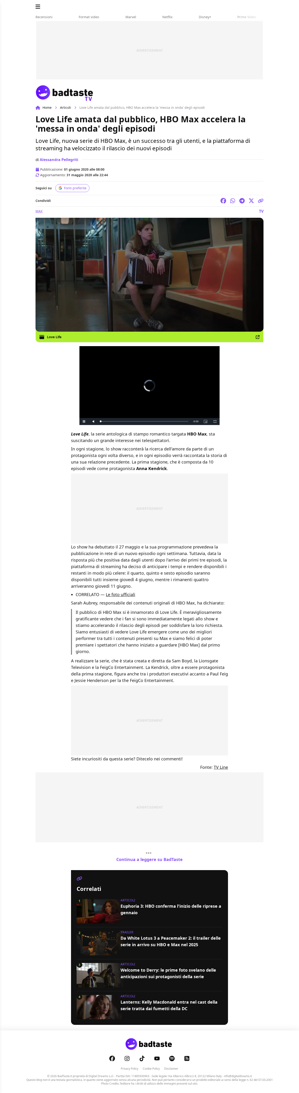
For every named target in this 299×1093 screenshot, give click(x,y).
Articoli (65, 107)
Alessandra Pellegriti (59, 159)
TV (261, 211)
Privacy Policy (129, 1069)
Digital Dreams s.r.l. (101, 1076)
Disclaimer (171, 1069)
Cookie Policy (151, 1069)
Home (47, 107)
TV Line (221, 767)
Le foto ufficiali (120, 594)
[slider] (144, 421)
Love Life (54, 337)
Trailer (127, 932)
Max (39, 211)
